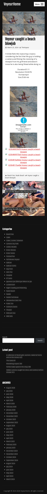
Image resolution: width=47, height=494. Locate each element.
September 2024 (12, 460)
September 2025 (12, 422)
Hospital (9, 275)
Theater (9, 310)
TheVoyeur (25, 47)
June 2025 (9, 432)
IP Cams (9, 278)
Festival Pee (10, 256)
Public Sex (9, 303)
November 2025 (12, 416)
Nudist (8, 294)
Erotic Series (10, 253)
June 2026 (9, 394)
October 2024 (11, 457)
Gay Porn (9, 269)
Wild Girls (9, 316)
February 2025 (11, 444)
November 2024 (12, 454)
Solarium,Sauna (11, 307)
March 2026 (10, 403)
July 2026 (9, 391)
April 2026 (9, 400)
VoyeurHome (12, 4)
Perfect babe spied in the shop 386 (18, 367)
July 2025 (9, 429)
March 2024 (10, 479)
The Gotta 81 (11, 360)
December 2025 (12, 413)
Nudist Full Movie (12, 297)
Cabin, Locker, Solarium (14, 240)
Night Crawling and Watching (16, 288)
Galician (9, 263)
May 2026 (9, 397)
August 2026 (10, 388)
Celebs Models (11, 247)
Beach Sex (11, 175)
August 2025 (10, 426)
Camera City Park (12, 244)
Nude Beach (20, 175)
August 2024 (10, 463)
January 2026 (10, 410)
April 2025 (9, 438)
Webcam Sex (10, 313)
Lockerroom (10, 285)
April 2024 (9, 476)
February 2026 (11, 407)
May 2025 (9, 435)
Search (4, 337)
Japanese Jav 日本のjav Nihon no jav (19, 281)
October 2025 (11, 419)
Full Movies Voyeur (13, 259)
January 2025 (10, 448)
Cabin (8, 237)
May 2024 (9, 473)
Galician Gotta (11, 266)
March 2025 (10, 441)
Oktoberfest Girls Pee (13, 300)
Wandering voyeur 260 (14, 364)
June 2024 (9, 470)
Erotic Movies (11, 250)
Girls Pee (9, 272)
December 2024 (12, 451)
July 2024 (9, 467)
